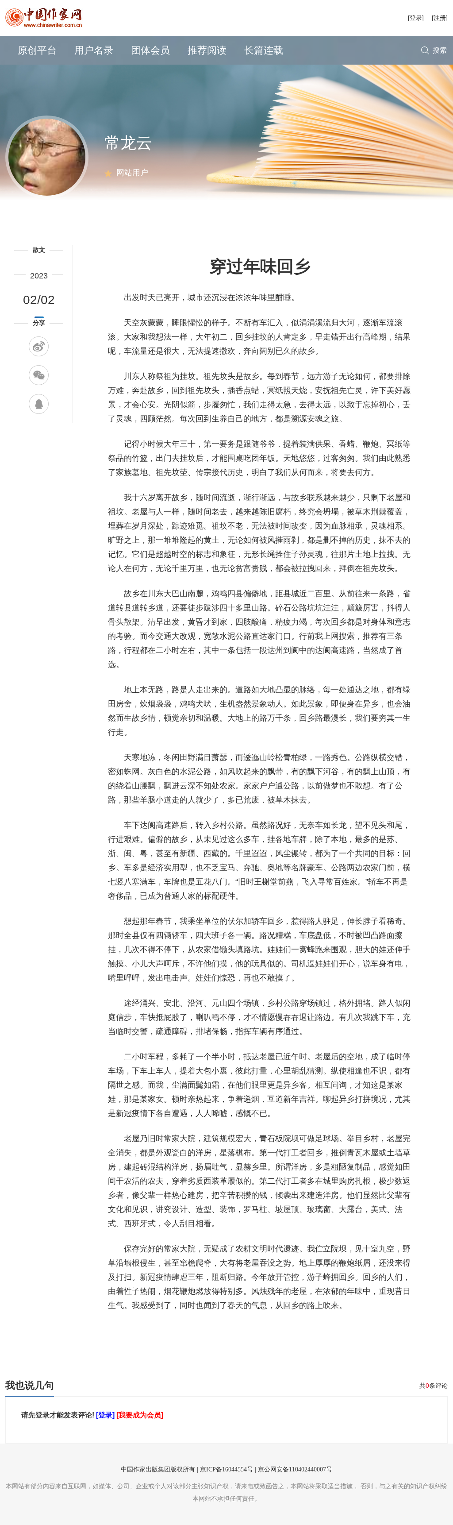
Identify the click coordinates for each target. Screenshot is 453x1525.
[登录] (416, 17)
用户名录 (93, 50)
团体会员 (150, 50)
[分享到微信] (39, 375)
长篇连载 (263, 50)
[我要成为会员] (139, 1415)
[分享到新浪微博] (39, 346)
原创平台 (37, 50)
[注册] (440, 17)
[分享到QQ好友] (39, 404)
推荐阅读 (207, 50)
